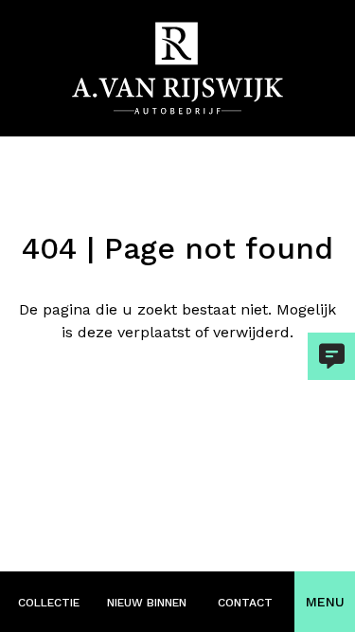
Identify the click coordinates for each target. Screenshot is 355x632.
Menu (325, 601)
